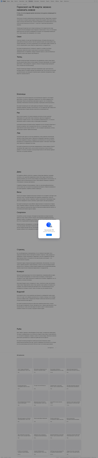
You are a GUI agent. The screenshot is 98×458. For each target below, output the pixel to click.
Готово (49, 234)
